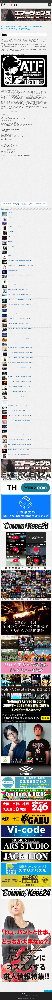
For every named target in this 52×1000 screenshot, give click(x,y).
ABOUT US (17, 995)
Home (13, 995)
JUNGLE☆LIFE (9, 4)
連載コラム (38, 995)
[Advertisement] (11, 169)
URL (2, 146)
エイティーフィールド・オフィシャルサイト (10, 159)
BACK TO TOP (48, 990)
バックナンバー (22, 995)
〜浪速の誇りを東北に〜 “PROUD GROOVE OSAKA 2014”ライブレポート (16, 203)
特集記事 (27, 995)
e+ (8, 150)
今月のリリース (33, 995)
